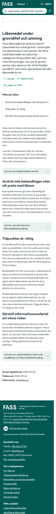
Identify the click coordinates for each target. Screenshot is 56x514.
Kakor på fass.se (11, 488)
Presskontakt (10, 483)
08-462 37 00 (19, 446)
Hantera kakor (10, 496)
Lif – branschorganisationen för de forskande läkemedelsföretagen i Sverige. (25, 421)
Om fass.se (9, 470)
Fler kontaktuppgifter (14, 459)
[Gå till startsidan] (7, 4)
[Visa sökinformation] (50, 11)
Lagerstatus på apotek (14, 508)
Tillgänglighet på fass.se (15, 475)
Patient (21, 4)
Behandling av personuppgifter (19, 479)
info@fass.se (22, 380)
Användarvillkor (11, 492)
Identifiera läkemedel (14, 512)
